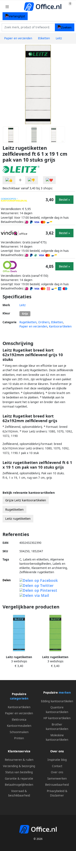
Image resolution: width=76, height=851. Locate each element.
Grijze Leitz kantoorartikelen (25, 500)
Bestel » (64, 200)
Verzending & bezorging (19, 766)
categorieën (19, 698)
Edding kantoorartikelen (57, 701)
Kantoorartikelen (60, 326)
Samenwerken (57, 778)
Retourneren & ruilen (19, 760)
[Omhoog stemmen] (9, 180)
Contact (57, 766)
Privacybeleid (55, 791)
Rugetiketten (28, 322)
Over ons (57, 772)
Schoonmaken (19, 732)
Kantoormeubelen (19, 726)
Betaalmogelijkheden (19, 785)
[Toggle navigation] (7, 7)
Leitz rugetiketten (18, 519)
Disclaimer (57, 795)
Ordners (43, 322)
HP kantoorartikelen (57, 718)
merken (65, 692)
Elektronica (19, 719)
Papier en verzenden (33, 326)
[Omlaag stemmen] (31, 180)
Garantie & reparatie (19, 778)
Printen (19, 738)
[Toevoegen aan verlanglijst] (49, 180)
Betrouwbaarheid (57, 785)
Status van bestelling (19, 772)
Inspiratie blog (57, 760)
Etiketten (57, 322)
